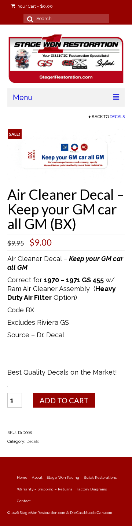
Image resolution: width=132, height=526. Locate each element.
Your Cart (35, 6)
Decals (117, 116)
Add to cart (64, 400)
